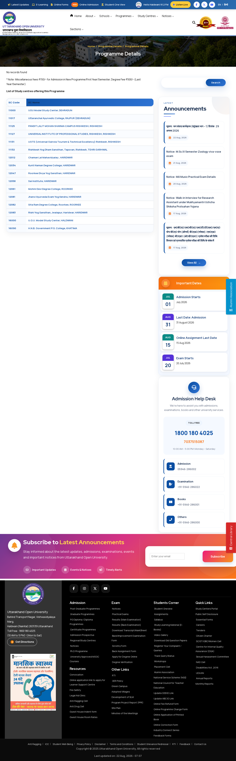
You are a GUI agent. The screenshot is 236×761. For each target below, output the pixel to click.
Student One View (115, 4)
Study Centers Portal (207, 608)
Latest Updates (20, 4)
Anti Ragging (34, 744)
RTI (114, 675)
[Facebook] (74, 588)
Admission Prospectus (82, 634)
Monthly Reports (204, 683)
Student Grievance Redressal (152, 744)
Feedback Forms (162, 735)
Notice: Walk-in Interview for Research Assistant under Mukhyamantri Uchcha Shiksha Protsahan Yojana (190, 202)
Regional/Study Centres (83, 640)
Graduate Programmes (82, 614)
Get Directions (24, 642)
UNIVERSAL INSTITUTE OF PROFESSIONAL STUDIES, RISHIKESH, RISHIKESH (71, 134)
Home (78, 16)
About (90, 16)
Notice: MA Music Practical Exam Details (191, 177)
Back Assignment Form (124, 651)
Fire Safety (75, 690)
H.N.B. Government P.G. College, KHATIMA (52, 228)
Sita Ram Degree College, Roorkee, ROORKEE (54, 204)
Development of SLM (123, 697)
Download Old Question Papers (170, 640)
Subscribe (218, 556)
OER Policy (117, 680)
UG (14, 34)
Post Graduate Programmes (85, 608)
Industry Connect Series (166, 730)
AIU (27, 34)
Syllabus (158, 619)
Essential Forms (204, 619)
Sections (76, 29)
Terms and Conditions (121, 744)
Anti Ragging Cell (79, 700)
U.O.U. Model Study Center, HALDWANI (50, 220)
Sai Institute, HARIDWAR (42, 181)
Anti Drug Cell (77, 706)
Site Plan (116, 707)
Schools (104, 16)
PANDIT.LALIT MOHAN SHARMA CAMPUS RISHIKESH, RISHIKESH (65, 126)
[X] (95, 588)
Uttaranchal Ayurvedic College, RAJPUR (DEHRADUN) (59, 118)
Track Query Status (164, 655)
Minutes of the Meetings (125, 713)
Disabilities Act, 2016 (207, 667)
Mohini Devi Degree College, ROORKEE (50, 189)
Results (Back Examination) (126, 624)
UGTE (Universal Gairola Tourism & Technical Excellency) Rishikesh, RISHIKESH (74, 141)
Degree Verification (122, 662)
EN (219, 4)
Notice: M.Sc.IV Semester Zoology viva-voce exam (193, 154)
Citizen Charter (204, 635)
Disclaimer (100, 744)
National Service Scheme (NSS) (170, 677)
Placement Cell (162, 666)
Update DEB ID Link (164, 693)
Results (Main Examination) (126, 619)
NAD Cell (200, 662)
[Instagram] (84, 588)
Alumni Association (164, 672)
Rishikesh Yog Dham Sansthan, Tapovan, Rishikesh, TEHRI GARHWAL (67, 149)
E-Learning (42, 4)
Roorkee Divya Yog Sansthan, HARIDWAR (51, 173)
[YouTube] (105, 588)
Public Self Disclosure (207, 614)
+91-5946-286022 (189, 487)
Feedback (185, 744)
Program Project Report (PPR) (127, 702)
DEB (18, 34)
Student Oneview (163, 608)
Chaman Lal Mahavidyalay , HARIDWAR (50, 157)
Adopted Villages (121, 691)
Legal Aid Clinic (77, 695)
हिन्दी (226, 4)
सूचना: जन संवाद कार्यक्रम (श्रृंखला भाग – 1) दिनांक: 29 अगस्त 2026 (192, 128)
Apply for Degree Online (124, 656)
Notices (167, 16)
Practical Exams (120, 614)
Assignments (161, 614)
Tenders (200, 630)
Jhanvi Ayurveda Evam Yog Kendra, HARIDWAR (54, 196)
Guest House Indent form (83, 711)
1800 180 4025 (194, 433)
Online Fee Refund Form (166, 703)
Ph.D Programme (79, 651)
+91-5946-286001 (188, 504)
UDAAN (200, 673)
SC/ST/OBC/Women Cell (208, 641)
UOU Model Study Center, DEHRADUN (50, 110)
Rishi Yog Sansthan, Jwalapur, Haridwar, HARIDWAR (57, 212)
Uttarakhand (29, 32)
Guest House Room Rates (83, 717)
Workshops (160, 661)
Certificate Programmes (83, 629)
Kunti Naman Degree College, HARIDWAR (51, 165)
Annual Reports (204, 678)
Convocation (76, 674)
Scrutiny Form (119, 645)
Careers (200, 624)
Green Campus (119, 686)
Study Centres (147, 16)
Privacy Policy (84, 744)
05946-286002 (187, 469)
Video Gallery (161, 634)
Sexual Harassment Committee (212, 656)
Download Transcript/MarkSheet (129, 630)
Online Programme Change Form (171, 709)
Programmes (124, 16)
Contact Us (200, 744)
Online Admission (86, 4)
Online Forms (61, 4)
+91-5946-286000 (189, 522)
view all (192, 262)
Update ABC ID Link (164, 698)
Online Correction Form (166, 724)
